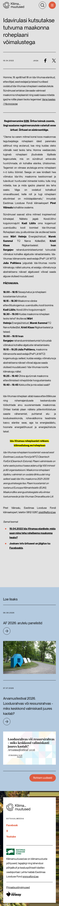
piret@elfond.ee (47, 512)
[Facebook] (45, 60)
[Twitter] (54, 60)
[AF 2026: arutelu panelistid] (29, 657)
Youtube (11, 836)
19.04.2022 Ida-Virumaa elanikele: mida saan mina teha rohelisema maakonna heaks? (32, 533)
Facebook (12, 825)
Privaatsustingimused (18, 887)
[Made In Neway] (13, 894)
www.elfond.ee (30, 876)
